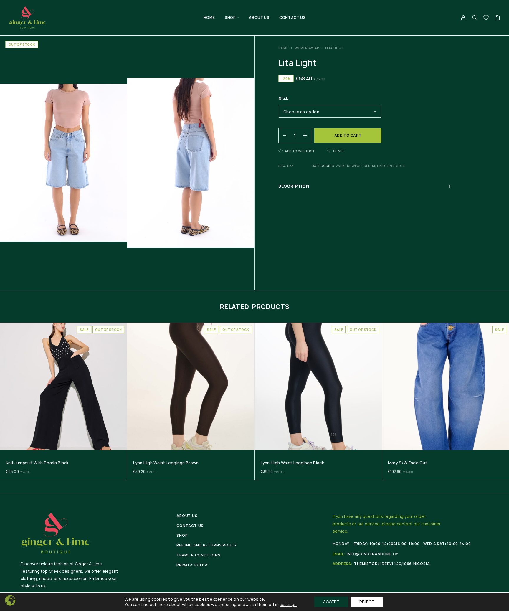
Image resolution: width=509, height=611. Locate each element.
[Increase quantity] (307, 135)
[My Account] (463, 17)
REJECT (366, 602)
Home (209, 17)
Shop (230, 17)
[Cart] (497, 18)
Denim (369, 166)
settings (288, 604)
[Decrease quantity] (282, 135)
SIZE (284, 98)
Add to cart (348, 135)
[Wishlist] (486, 18)
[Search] (474, 17)
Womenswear (307, 48)
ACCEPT (331, 602)
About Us (259, 17)
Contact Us (292, 17)
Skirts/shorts (391, 166)
